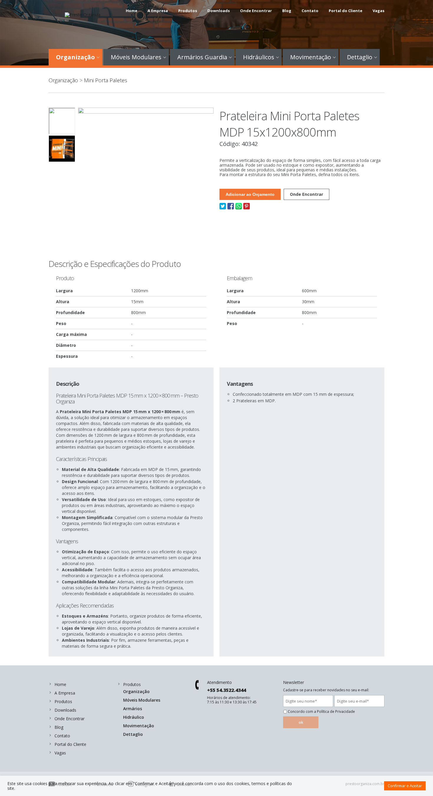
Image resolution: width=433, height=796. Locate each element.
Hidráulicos (258, 57)
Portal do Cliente (345, 10)
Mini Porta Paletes (105, 80)
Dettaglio (359, 57)
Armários (132, 708)
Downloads (218, 10)
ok (301, 722)
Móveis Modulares (136, 57)
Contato (310, 10)
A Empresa (158, 10)
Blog (286, 10)
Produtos (187, 10)
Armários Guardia (202, 57)
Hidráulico (133, 717)
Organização (75, 57)
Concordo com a (321, 711)
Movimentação (310, 57)
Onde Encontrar (256, 10)
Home (131, 10)
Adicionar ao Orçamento (250, 194)
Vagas (378, 10)
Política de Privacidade (336, 711)
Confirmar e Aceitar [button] (405, 785)
